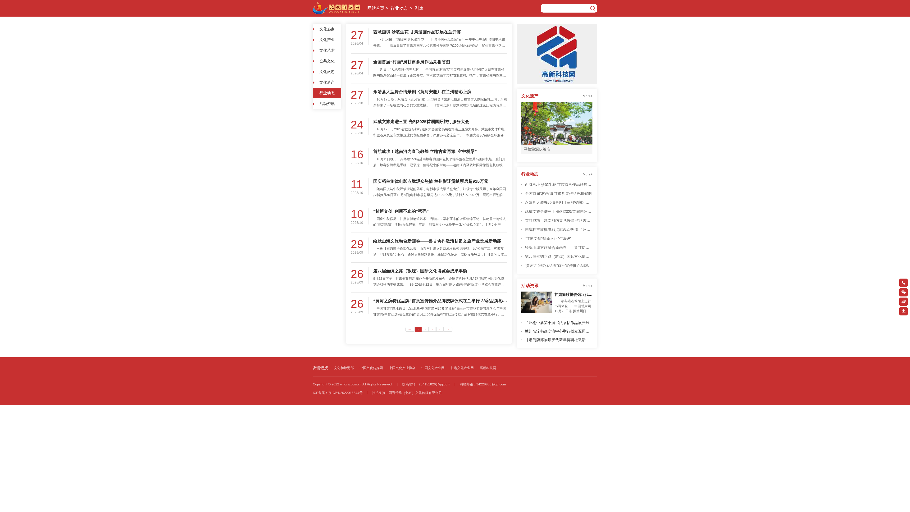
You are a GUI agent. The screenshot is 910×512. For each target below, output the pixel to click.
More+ (587, 96)
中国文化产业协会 (402, 368)
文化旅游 (327, 72)
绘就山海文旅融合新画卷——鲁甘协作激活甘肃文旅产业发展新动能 (437, 241)
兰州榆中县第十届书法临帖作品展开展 (557, 323)
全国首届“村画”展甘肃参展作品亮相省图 (411, 61)
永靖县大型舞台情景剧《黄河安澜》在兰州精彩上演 (422, 91)
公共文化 (327, 61)
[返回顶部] (903, 311)
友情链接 (320, 368)
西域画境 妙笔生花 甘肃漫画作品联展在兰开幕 (417, 32)
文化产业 (327, 40)
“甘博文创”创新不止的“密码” (401, 211)
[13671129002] (903, 283)
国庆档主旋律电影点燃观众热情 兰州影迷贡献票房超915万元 (430, 181)
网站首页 (375, 8)
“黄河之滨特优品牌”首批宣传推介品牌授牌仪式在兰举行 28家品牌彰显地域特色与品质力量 (440, 300)
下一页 (447, 329)
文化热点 (327, 29)
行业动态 (399, 8)
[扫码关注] (903, 292)
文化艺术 (327, 50)
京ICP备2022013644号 (345, 393)
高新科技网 (488, 368)
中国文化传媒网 (371, 368)
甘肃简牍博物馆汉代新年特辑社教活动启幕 (573, 295)
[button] (557, 81)
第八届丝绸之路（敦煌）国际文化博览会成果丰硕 (420, 271)
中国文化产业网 (433, 368)
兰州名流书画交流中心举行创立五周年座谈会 (558, 331)
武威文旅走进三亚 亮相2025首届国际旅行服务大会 (421, 121)
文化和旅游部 (344, 368)
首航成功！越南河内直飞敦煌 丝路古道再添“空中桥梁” (425, 151)
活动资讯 (327, 104)
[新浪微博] (903, 301)
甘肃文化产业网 (462, 368)
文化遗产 (327, 82)
